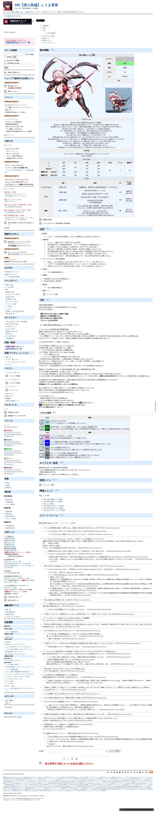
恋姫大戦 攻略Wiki (116, 789)
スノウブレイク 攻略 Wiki (77, 783)
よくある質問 (9, 287)
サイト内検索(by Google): (12, 63)
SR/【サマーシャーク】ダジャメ (23, 107)
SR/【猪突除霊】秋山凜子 (13, 206)
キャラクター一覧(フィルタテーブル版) (17, 676)
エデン (17, 359)
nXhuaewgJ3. (92, 609)
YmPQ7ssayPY (76, 590)
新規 (59, 12)
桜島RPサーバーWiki (68, 784)
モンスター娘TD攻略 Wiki (125, 780)
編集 (13, 12)
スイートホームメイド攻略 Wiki (123, 783)
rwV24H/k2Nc (64, 741)
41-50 (15, 427)
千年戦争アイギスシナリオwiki (109, 786)
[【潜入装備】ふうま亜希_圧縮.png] (71, 87)
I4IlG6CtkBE (88, 531)
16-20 (18, 432)
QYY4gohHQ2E (115, 614)
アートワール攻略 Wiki (111, 777)
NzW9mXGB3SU (71, 595)
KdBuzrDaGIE (113, 714)
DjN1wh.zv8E (64, 572)
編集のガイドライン (11, 274)
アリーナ (6, 425)
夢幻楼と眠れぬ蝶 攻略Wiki (63, 786)
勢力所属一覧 (10, 313)
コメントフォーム (48, 43)
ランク (18, 401)
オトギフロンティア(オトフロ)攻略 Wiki (39, 777)
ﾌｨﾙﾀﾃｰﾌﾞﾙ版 (19, 321)
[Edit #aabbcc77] (56, 490)
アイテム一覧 (9, 359)
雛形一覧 (8, 609)
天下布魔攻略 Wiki (90, 780)
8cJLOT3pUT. (100, 528)
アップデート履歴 (10, 304)
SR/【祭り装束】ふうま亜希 (53, 501)
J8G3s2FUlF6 (111, 657)
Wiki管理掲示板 (10, 528)
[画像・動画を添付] (76, 759)
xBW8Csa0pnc (80, 694)
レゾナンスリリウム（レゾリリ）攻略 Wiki (61, 790)
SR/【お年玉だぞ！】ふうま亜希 (54, 510)
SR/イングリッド (12, 151)
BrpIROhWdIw (87, 698)
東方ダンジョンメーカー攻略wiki (40, 787)
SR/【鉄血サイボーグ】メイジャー (16, 196)
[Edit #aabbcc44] (53, 412)
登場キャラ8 (9, 637)
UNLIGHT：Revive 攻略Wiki (41, 784)
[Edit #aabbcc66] (54, 479)
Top (16, 8)
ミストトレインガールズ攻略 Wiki (71, 778)
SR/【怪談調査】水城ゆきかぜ (14, 212)
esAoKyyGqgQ (83, 683)
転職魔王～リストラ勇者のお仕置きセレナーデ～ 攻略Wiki (97, 784)
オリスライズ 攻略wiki (134, 784)
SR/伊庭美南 (18, 129)
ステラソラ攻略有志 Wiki (25, 789)
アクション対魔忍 (10, 518)
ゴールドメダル (10, 362)
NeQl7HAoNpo (99, 575)
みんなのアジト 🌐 (11, 582)
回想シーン (46, 38)
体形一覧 (9, 333)
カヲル (77, 361)
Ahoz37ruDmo (67, 690)
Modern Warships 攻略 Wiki (138, 783)
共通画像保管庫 (10, 612)
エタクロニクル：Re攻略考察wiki (24, 787)
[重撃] (42, 455)
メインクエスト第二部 (12, 379)
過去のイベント (8, 135)
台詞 (44, 28)
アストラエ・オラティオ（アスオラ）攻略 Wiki (95, 790)
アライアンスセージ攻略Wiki (129, 781)
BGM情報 (8, 487)
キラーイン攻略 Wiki (24, 790)
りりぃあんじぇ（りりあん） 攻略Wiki (24, 784)
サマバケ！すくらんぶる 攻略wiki (120, 784)
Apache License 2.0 (39, 798)
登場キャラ (9, 311)
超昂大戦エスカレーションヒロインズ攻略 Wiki (91, 778)
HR (13, 324)
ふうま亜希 (46, 495)
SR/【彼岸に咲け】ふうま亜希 (54, 506)
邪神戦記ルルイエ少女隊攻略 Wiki (11, 790)
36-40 (21, 434)
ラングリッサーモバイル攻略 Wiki (97, 777)
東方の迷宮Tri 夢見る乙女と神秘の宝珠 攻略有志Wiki (114, 787)
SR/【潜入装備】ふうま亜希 (36, 5)
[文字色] (64, 759)
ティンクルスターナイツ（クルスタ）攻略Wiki (31, 783)
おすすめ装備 (50, 33)
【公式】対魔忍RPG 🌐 (12, 573)
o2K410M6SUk (78, 586)
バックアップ (38, 12)
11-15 (14, 432)
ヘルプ (80, 12)
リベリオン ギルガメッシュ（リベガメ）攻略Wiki (30, 786)
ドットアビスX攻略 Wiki (77, 790)
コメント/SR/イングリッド (13, 660)
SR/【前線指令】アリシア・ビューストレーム (19, 667)
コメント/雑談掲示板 (11, 631)
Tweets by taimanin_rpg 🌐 (12, 717)
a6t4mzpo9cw (93, 534)
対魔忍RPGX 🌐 (10, 540)
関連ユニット (47, 40)
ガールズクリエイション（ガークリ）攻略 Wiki (105, 783)
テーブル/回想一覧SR (12, 664)
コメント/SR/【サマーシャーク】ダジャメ (18, 647)
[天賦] (42, 422)
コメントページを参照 (67, 523)
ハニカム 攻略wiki (88, 783)
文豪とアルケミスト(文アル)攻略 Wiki (20, 777)
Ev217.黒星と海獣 (17, 126)
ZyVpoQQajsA (105, 709)
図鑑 (25, 321)
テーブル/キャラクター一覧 (13, 679)
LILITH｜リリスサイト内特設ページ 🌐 (17, 578)
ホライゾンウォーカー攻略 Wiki (57, 789)
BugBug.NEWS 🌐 (10, 550)
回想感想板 (9, 502)
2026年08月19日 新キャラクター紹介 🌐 (17, 563)
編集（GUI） (20, 12)
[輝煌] (42, 428)
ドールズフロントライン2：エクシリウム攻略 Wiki (46, 781)
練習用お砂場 (9, 614)
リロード (51, 12)
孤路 (85, 361)
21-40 (10, 427)
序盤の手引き (9, 285)
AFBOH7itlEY (140, 559)
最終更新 (73, 12)
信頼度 (12, 401)
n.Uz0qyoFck (61, 626)
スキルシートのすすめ (13, 294)
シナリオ (8, 309)
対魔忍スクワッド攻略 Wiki (138, 789)
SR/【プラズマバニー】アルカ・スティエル (18, 217)
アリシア (49, 361)
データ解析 (8, 306)
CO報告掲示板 (9, 525)
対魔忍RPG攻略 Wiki (72, 777)
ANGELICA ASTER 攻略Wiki (123, 786)
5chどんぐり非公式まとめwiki (49, 786)
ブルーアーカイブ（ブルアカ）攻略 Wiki (53, 778)
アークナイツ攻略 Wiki (83, 777)
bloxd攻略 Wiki (148, 789)
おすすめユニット (11, 326)
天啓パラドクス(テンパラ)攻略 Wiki (140, 780)
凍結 (27, 12)
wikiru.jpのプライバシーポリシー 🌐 (11, 799)
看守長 (53, 472)
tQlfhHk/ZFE (111, 654)
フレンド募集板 (10, 504)
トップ (6, 12)
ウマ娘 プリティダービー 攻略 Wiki (15, 780)
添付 (45, 12)
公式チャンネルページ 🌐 (13, 561)
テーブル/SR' (9, 681)
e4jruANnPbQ (65, 671)
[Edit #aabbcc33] (47, 299)
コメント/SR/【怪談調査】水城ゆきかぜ (17, 671)
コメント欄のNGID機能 (12, 276)
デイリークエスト (10, 386)
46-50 (11, 436)
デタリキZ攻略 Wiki (15, 778)
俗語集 (7, 485)
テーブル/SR (9, 683)
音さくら (48, 365)
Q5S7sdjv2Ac (81, 630)
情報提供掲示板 (10, 516)
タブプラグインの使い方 (12, 616)
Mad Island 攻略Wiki (78, 784)
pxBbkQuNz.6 (78, 702)
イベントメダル (20, 362)
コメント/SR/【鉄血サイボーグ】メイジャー (19, 649)
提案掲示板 (8, 514)
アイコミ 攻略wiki (92, 789)
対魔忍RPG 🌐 (9, 538)
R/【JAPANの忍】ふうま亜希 (53, 508)
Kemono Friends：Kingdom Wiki (63, 783)
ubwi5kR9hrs (128, 557)
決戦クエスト (9, 396)
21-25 (7, 434)
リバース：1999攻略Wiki (48, 783)
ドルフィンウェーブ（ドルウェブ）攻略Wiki (96, 781)
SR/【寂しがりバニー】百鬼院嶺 (15, 219)
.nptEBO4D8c (86, 677)
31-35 (16, 434)
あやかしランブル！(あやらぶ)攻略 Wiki (126, 777)
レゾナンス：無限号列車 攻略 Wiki (79, 786)
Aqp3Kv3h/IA (83, 548)
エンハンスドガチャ (12, 301)
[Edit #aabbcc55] (61, 462)
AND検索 (31, 54)
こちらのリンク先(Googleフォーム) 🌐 (17, 170)
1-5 (6, 432)
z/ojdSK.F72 (80, 733)
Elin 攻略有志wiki (135, 786)
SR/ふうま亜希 (48, 504)
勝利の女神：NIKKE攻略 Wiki (78, 781)
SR (19, 8)
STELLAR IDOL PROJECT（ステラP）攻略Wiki (139, 787)
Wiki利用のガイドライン (12, 272)
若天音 (48, 380)
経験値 (7, 401)
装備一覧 (8, 357)
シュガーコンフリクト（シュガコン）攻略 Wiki (107, 780)
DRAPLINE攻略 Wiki (45, 790)
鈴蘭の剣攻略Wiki (13, 786)
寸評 (44, 30)
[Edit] (53, 49)
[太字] (72, 759)
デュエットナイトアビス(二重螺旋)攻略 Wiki (59, 787)
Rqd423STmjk (73, 720)
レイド (6, 409)
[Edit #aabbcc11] (52, 49)
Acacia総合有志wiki (34, 790)
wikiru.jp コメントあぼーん (9, 798)
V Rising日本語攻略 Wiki (65, 781)
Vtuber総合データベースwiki (94, 786)
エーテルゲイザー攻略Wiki (13, 783)
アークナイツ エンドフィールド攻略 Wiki (24, 781)
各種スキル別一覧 (11, 331)
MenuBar (8, 642)
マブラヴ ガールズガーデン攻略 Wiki (40, 789)
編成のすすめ (10, 292)
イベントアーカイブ (11, 119)
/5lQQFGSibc (99, 736)
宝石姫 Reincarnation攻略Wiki (115, 781)
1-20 (6, 427)
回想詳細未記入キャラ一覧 (18, 42)
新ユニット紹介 (8, 188)
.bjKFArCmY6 (83, 554)
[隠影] (42, 443)
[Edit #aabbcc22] (47, 228)
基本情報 (46, 26)
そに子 (64, 346)
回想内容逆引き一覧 (13, 349)
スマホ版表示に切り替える (12, 16)
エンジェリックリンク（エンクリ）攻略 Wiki (35, 780)
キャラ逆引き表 (10, 336)
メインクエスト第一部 (12, 372)
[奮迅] (42, 437)
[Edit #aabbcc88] (61, 515)
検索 (67, 12)
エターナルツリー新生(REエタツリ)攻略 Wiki (76, 789)
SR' (10, 324)
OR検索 (8, 57)
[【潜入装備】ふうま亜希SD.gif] (118, 100)
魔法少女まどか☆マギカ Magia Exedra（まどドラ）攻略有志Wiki (86, 787)
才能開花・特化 (11, 299)
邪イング (68, 361)
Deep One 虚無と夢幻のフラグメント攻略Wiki (32, 778)
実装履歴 (6, 228)
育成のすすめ (10, 296)
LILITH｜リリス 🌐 (11, 587)
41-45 (7, 436)
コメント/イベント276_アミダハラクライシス (19, 674)
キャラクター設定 (48, 36)
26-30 (11, 434)
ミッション (8, 364)
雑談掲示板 (8, 499)
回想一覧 (10, 346)
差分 (31, 12)
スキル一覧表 (10, 329)
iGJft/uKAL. (66, 606)
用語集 (7, 483)
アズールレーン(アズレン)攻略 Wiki (58, 777)
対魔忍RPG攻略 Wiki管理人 (15, 793)
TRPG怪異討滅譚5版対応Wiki (104, 789)
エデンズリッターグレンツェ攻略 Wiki (125, 778)
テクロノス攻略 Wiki (126, 789)
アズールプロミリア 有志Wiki (55, 784)
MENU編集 (8, 707)
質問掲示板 (8, 511)
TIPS (6, 289)
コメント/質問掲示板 (11, 669)
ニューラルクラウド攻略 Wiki (53, 780)
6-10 (9, 432)
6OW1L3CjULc (121, 643)
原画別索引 (9, 338)
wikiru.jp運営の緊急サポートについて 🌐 (30, 799)
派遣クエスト (9, 393)
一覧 (63, 12)
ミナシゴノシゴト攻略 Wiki (109, 778)
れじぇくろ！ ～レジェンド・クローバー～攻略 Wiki (73, 780)
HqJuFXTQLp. (105, 566)
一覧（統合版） (10, 321)
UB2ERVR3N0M (63, 620)
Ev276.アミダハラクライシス (18, 105)
